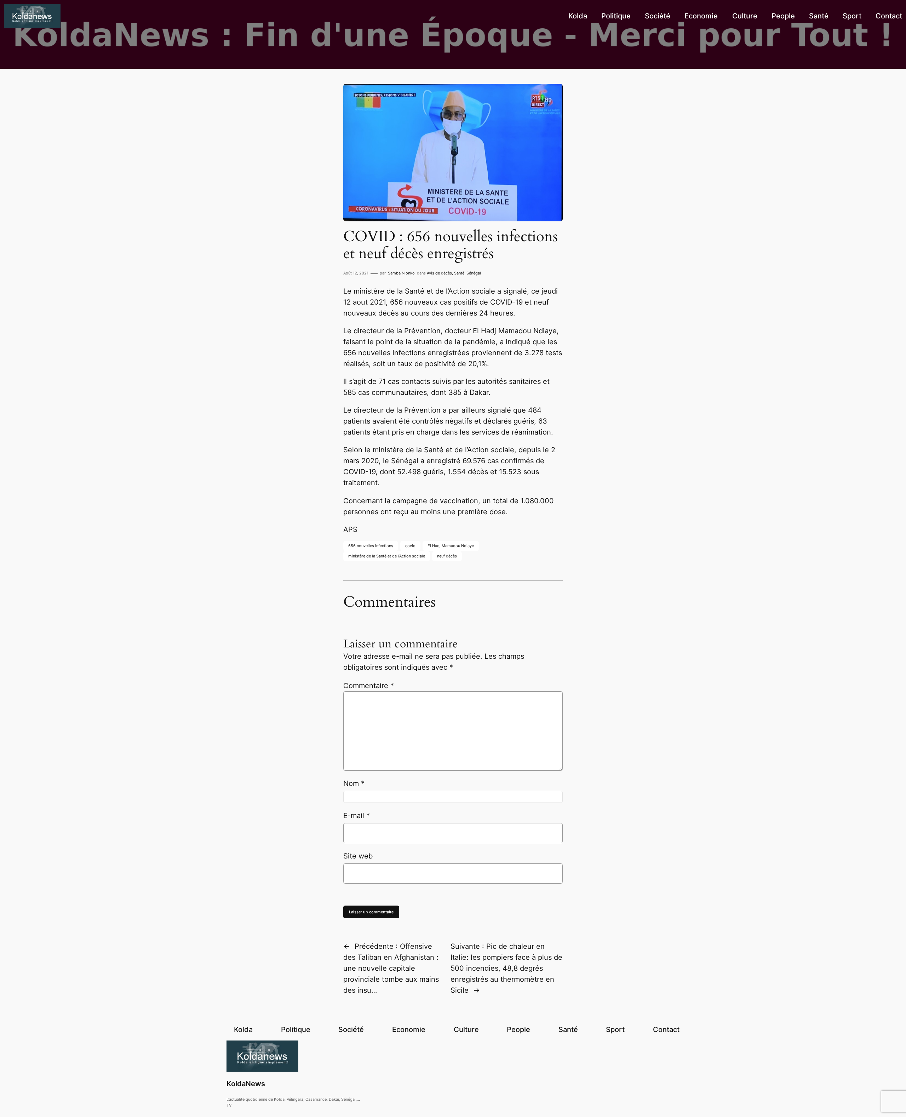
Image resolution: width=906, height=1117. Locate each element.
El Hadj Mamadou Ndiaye (451, 545)
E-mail (356, 815)
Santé (459, 273)
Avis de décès (439, 273)
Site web (358, 856)
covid (410, 545)
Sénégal (473, 273)
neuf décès (447, 556)
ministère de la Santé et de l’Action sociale (386, 556)
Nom (354, 783)
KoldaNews (245, 1083)
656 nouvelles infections (370, 545)
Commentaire (368, 685)
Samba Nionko (401, 273)
